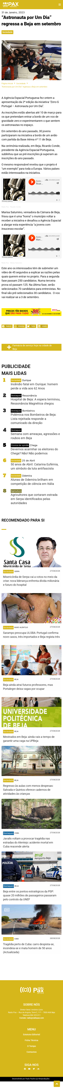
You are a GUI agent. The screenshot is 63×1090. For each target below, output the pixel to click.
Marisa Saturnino (16, 263)
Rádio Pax (5, 207)
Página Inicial (7, 83)
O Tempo (31, 1046)
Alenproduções (44, 1079)
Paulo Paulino (30, 1079)
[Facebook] (25, 1069)
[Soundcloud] (38, 1069)
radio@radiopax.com (35, 1018)
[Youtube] (29, 1069)
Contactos (32, 1052)
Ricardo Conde (15, 207)
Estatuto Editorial (31, 1034)
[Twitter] (34, 1069)
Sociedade (7, 32)
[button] (59, 5)
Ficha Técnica (31, 1040)
